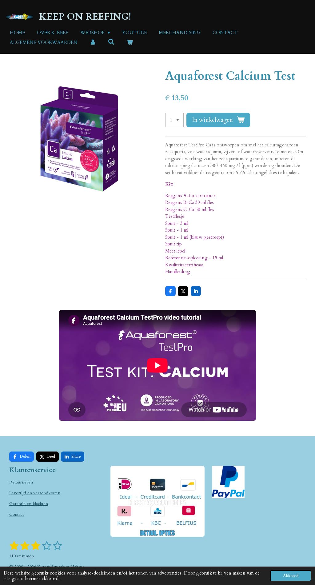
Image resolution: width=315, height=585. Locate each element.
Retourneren (21, 482)
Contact (16, 514)
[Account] (93, 43)
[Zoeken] (111, 42)
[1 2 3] (174, 120)
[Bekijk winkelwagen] (130, 43)
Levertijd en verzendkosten (34, 493)
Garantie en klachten (28, 504)
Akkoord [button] (290, 576)
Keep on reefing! (85, 16)
